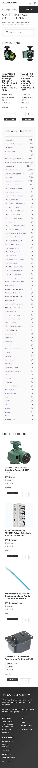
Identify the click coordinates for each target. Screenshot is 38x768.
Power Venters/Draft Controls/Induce (14, 173)
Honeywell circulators (10, 393)
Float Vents (8, 356)
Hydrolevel (8, 416)
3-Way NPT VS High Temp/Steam (14, 252)
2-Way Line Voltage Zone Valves (13, 188)
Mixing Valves (8, 363)
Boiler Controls (9, 140)
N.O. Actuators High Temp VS (12, 308)
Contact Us (5, 732)
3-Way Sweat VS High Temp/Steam (14, 259)
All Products (7, 761)
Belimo (6, 397)
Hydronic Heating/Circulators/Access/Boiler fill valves (19, 162)
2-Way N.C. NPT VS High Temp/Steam (15, 203)
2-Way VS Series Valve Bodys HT (13, 240)
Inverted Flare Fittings (10, 278)
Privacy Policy (14, 712)
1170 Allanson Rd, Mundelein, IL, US (7, 725)
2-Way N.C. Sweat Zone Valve (13, 319)
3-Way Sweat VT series (11, 263)
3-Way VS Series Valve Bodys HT (14, 270)
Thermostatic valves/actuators (13, 371)
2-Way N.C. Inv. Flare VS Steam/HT (14, 196)
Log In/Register (30, 3)
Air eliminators (8, 341)
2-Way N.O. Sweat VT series (12, 237)
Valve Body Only (9, 337)
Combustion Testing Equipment (13, 144)
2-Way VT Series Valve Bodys (12, 244)
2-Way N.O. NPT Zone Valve (12, 322)
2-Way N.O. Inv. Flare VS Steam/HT (14, 218)
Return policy (26, 726)
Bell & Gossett (8, 401)
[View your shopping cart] (35, 3)
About (23, 722)
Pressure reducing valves (11, 367)
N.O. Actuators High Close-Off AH (14, 304)
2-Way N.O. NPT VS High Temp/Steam (15, 225)
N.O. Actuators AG (9, 300)
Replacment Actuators (11, 334)
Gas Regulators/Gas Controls (12, 151)
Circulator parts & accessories (13, 348)
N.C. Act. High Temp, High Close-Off (14, 281)
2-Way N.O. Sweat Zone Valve (13, 326)
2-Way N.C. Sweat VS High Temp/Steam (15, 211)
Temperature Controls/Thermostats (14, 181)
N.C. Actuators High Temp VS (12, 293)
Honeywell (8, 408)
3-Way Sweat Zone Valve (11, 330)
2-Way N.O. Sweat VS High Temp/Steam (15, 233)
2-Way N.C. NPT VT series (12, 207)
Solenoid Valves (9, 177)
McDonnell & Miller (10, 419)
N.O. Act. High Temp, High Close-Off (14, 296)
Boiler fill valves (9, 345)
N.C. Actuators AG (9, 285)
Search (16, 10)
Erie (6, 404)
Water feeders (8, 375)
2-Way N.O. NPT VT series (12, 229)
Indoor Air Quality (9, 166)
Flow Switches (9, 147)
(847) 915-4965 (7, 729)
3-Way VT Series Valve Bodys (13, 274)
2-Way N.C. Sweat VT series (12, 214)
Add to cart (10, 119)
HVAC (6, 155)
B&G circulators (9, 382)
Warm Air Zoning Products (12, 185)
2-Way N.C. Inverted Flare (11, 199)
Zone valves (8, 378)
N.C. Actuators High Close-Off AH (14, 289)
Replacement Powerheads (12, 192)
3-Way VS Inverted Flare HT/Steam (14, 266)
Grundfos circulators (10, 389)
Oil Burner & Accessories (11, 170)
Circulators (8, 352)
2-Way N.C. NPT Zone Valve (12, 315)
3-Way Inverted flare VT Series (13, 248)
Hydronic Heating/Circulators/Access (15, 158)
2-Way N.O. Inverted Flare (11, 222)
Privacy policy (26, 729)
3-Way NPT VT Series (10, 255)
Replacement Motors (10, 311)
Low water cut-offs (10, 360)
